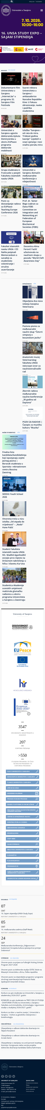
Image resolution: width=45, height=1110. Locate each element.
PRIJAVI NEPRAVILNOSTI (8, 1103)
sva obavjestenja (18, 1024)
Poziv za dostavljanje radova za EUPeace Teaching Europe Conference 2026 (11, 206)
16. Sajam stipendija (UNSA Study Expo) (17, 913)
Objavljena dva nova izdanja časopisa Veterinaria (32, 304)
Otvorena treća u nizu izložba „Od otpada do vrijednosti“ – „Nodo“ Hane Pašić (13, 523)
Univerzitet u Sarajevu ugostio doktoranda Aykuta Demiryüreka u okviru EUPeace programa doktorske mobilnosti (10, 140)
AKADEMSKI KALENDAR (14, 793)
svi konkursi (12, 988)
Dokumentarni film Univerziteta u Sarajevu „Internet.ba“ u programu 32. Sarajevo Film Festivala (10, 96)
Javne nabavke (30, 1089)
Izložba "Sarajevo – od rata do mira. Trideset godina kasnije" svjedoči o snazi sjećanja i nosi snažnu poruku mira (32, 137)
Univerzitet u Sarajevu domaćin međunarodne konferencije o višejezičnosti (31, 176)
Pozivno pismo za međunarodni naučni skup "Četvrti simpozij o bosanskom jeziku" (32, 332)
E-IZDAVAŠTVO (11, 855)
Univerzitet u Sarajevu (21, 10)
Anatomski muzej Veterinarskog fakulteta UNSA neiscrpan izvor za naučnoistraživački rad (31, 364)
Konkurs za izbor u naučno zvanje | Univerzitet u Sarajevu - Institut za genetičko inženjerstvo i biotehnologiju (20, 1014)
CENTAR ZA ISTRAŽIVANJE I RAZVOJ (18, 816)
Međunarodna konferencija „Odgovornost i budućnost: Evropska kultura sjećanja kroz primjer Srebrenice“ (21, 948)
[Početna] (5, 1067)
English (31, 1)
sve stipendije (14, 958)
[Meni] (41, 11)
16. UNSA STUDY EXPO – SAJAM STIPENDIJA (21, 35)
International (30, 1091)
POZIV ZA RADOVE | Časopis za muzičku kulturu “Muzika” (32, 424)
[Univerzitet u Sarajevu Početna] (6, 10)
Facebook (3, 1076)
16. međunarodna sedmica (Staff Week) (16, 929)
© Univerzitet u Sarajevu (8, 1097)
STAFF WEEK (11, 838)
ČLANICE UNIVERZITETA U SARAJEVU (19, 782)
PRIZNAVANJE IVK (12, 866)
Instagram (10, 1076)
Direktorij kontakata (32, 1083)
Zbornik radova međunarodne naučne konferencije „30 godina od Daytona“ (32, 396)
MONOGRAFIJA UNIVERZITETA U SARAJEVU (21, 777)
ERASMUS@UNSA (12, 833)
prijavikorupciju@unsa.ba (8, 1107)
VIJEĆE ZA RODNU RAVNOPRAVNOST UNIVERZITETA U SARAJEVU (19, 872)
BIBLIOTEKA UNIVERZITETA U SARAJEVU (20, 849)
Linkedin (14, 1076)
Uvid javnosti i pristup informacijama (12, 1101)
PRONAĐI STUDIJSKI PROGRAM (17, 799)
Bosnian (39, 1)
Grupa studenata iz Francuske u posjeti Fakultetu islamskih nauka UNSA (10, 174)
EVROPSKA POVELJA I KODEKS (17, 822)
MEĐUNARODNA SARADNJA (16, 827)
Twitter (7, 1076)
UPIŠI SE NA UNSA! (13, 788)
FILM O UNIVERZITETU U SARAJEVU (18, 771)
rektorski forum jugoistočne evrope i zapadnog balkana (21, 810)
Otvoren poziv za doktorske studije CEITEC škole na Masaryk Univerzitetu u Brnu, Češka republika (21, 970)
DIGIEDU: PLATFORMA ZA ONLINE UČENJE (20, 804)
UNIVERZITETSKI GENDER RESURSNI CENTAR (21, 878)
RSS (2, 1105)
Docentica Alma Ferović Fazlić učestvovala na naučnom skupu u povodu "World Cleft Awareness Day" (34, 253)
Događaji (4, 899)
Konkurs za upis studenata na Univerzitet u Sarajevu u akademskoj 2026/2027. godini (22, 994)
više (34, 283)
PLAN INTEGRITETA (13, 860)
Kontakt (3, 1099)
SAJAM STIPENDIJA (13, 844)
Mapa (27, 1085)
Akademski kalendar (32, 1087)
